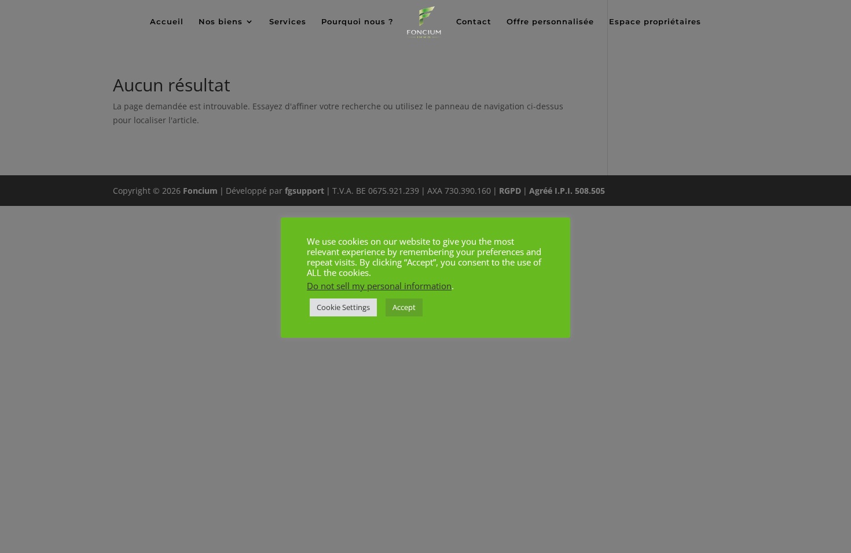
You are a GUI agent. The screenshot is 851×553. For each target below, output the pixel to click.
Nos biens (221, 21)
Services (287, 21)
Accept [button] (404, 307)
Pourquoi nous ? (357, 21)
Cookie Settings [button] (343, 307)
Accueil (167, 21)
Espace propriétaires (655, 21)
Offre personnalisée (550, 21)
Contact (473, 21)
